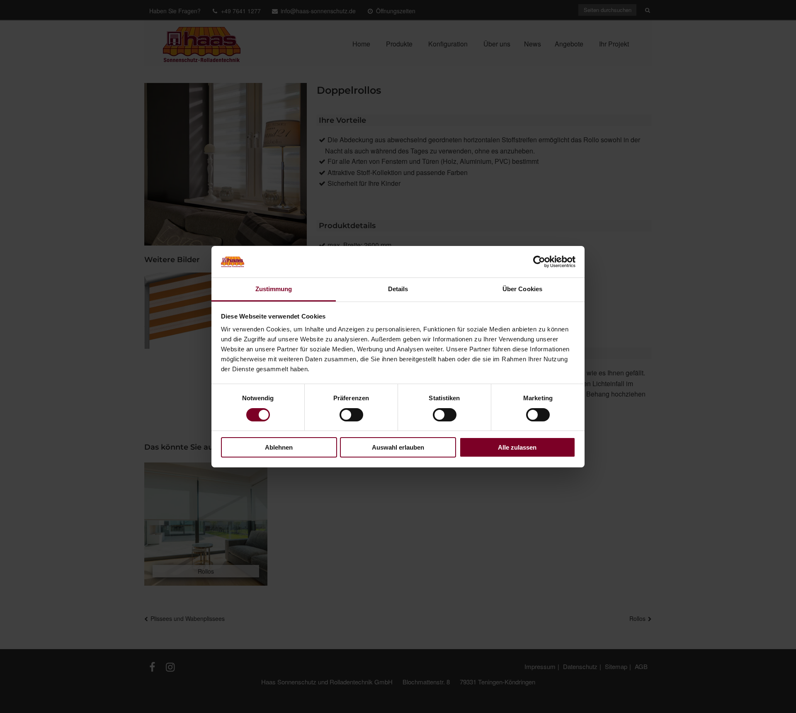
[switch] (351, 414)
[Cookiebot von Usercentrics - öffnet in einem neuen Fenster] (539, 262)
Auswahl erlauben (398, 447)
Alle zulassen (517, 447)
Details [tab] (398, 288)
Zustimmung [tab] (273, 288)
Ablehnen (279, 447)
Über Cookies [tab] (522, 288)
